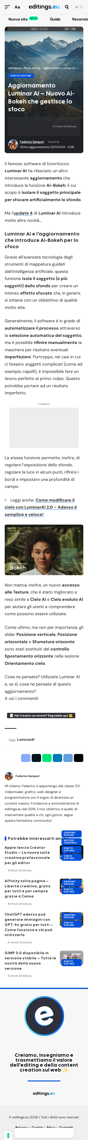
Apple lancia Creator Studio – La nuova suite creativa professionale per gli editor (27, 855)
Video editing (69, 857)
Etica (51, 1127)
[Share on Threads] (34, 130)
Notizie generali (70, 841)
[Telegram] (52, 1044)
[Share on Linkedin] (19, 130)
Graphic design (70, 833)
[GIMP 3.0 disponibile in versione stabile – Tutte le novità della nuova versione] (71, 958)
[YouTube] (65, 776)
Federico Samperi (32, 142)
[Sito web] (59, 776)
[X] (30, 1044)
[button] (9, 7)
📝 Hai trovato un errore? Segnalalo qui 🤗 (41, 715)
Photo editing (21, 75)
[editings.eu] (44, 7)
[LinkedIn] (81, 776)
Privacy (21, 1127)
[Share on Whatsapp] (34, 122)
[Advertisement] (44, 428)
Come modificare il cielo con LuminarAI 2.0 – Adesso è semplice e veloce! (41, 507)
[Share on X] (26, 122)
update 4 (23, 213)
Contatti (66, 1127)
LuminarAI (26, 739)
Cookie (37, 1127)
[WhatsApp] (58, 1044)
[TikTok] (76, 776)
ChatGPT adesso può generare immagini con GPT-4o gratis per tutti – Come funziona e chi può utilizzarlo (29, 924)
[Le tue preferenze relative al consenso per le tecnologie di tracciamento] (8, 1135)
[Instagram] (70, 776)
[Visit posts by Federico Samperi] (9, 776)
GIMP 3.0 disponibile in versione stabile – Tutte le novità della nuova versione (30, 961)
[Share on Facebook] (19, 122)
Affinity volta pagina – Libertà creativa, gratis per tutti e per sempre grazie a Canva (28, 889)
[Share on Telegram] (26, 130)
